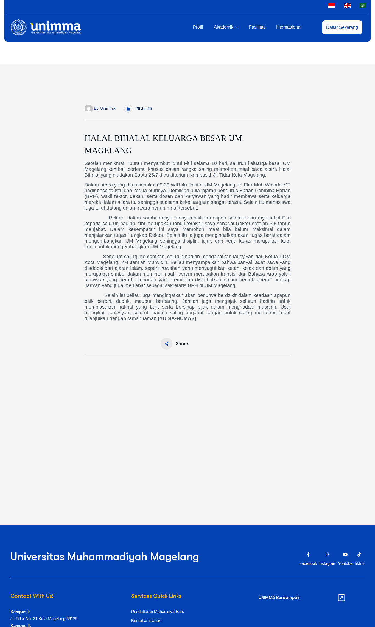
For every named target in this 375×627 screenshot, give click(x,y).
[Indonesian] (331, 5)
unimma (107, 108)
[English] (347, 5)
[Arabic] (362, 5)
